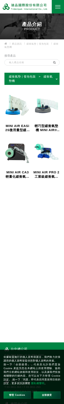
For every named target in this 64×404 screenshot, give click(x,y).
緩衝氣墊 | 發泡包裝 (37, 43)
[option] (32, 26)
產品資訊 (17, 43)
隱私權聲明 (37, 383)
